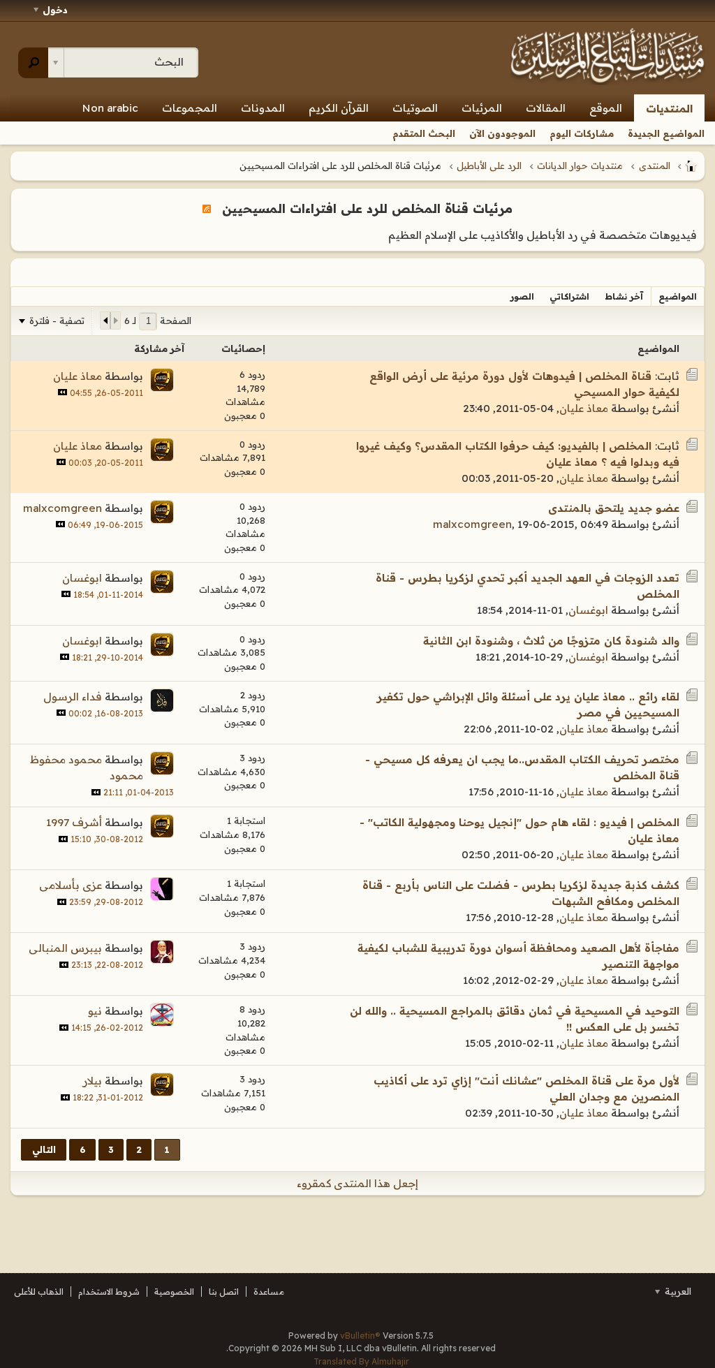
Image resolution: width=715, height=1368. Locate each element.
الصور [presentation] (522, 296)
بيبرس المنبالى (65, 948)
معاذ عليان (583, 408)
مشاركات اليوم (582, 133)
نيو (95, 1010)
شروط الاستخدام (109, 1291)
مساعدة (268, 1291)
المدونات (263, 108)
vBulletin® (360, 1335)
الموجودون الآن (502, 133)
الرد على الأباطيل (489, 165)
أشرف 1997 (74, 822)
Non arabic (110, 108)
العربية (676, 1291)
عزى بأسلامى (70, 885)
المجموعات (189, 108)
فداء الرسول (72, 696)
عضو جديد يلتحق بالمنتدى (613, 508)
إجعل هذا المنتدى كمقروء (357, 1183)
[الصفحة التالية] (105, 320)
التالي (44, 1149)
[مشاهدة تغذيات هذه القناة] (206, 208)
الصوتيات (415, 108)
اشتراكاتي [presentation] (569, 296)
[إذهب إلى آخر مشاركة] (62, 392)
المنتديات (669, 108)
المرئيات (482, 108)
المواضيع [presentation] (677, 296)
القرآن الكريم (339, 108)
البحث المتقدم (423, 133)
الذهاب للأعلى (39, 1291)
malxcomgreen (472, 524)
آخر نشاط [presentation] (624, 296)
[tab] (678, 296)
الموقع (605, 108)
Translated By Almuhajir (361, 1361)
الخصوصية (174, 1291)
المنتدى (654, 165)
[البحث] (33, 62)
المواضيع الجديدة (666, 133)
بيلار (92, 1080)
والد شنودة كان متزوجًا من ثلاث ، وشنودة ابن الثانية (551, 640)
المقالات (546, 108)
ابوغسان (588, 610)
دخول (55, 9)
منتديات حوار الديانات (580, 165)
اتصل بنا (224, 1291)
